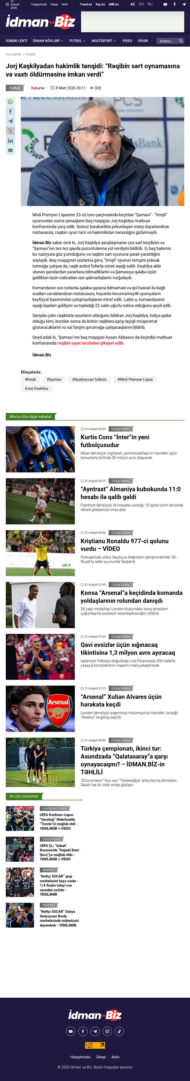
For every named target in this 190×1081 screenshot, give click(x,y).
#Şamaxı (54, 379)
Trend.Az (86, 4)
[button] (10, 101)
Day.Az (100, 4)
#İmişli (30, 379)
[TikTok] (119, 1031)
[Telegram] (183, 4)
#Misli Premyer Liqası (135, 379)
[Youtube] (165, 4)
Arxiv (65, 4)
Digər (143, 41)
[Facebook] (174, 4)
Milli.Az (114, 4)
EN (141, 4)
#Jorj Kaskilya (36, 388)
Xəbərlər (38, 88)
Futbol (15, 88)
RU (150, 4)
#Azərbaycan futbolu (89, 379)
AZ (132, 4)
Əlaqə (54, 4)
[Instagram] (107, 1031)
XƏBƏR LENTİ (16, 41)
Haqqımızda (39, 4)
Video (127, 41)
